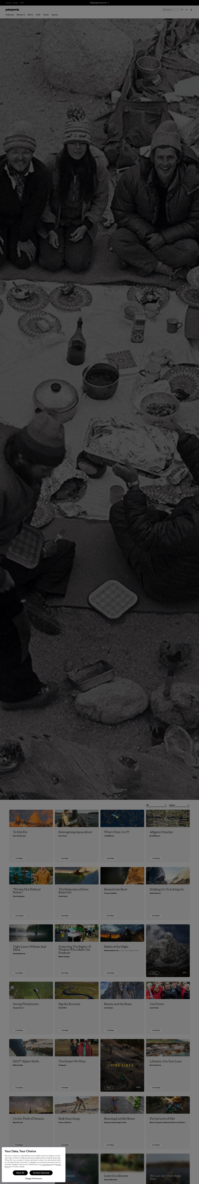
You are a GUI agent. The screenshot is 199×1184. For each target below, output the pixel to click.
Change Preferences (33, 1178)
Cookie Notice (46, 1164)
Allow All (20, 1173)
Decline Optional (41, 1173)
